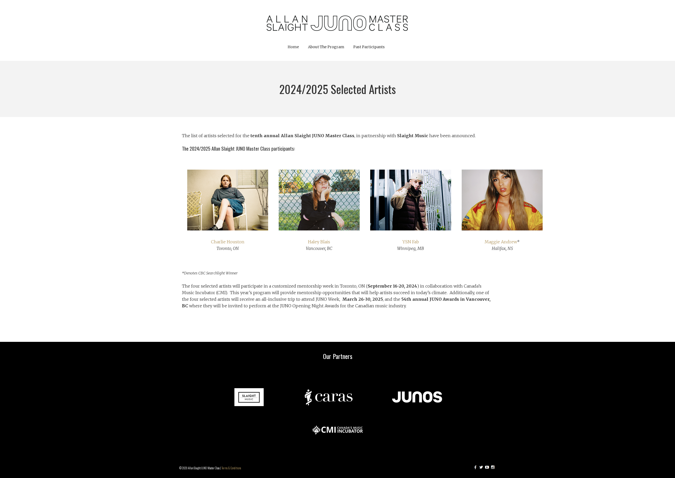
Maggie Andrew (501, 241)
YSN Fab (410, 241)
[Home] (337, 21)
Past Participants (369, 47)
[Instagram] (492, 467)
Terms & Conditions (231, 468)
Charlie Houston (227, 241)
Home (293, 47)
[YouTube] (487, 467)
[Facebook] (475, 467)
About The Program (326, 47)
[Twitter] (481, 467)
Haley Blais (319, 241)
